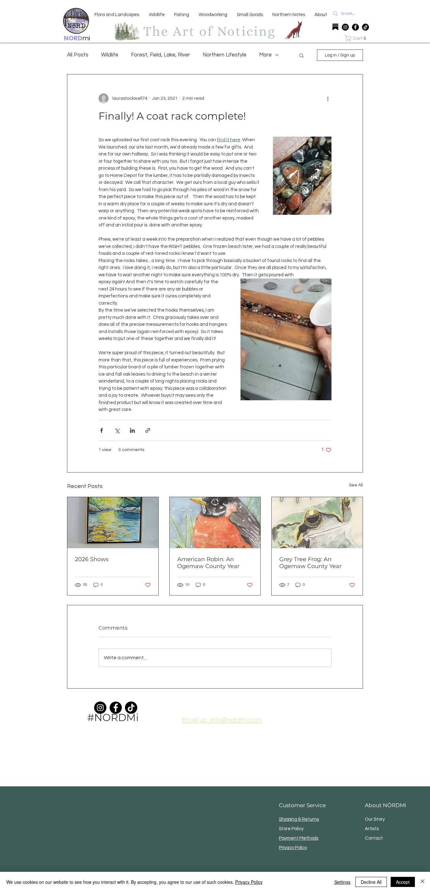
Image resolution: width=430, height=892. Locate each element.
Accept (403, 882)
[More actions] (327, 98)
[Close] (422, 882)
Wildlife (109, 55)
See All (356, 485)
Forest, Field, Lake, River (160, 55)
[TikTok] (365, 27)
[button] (357, 38)
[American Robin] (215, 522)
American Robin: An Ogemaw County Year (208, 563)
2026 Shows (92, 559)
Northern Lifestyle (224, 55)
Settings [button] (342, 882)
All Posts (77, 55)
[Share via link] (148, 430)
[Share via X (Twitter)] (117, 430)
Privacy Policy (249, 882)
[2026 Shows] (112, 522)
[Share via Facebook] (102, 430)
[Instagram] (345, 27)
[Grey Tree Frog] (317, 522)
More (265, 55)
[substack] (335, 27)
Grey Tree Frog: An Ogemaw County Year (310, 563)
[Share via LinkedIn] (132, 430)
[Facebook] (355, 27)
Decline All (371, 882)
